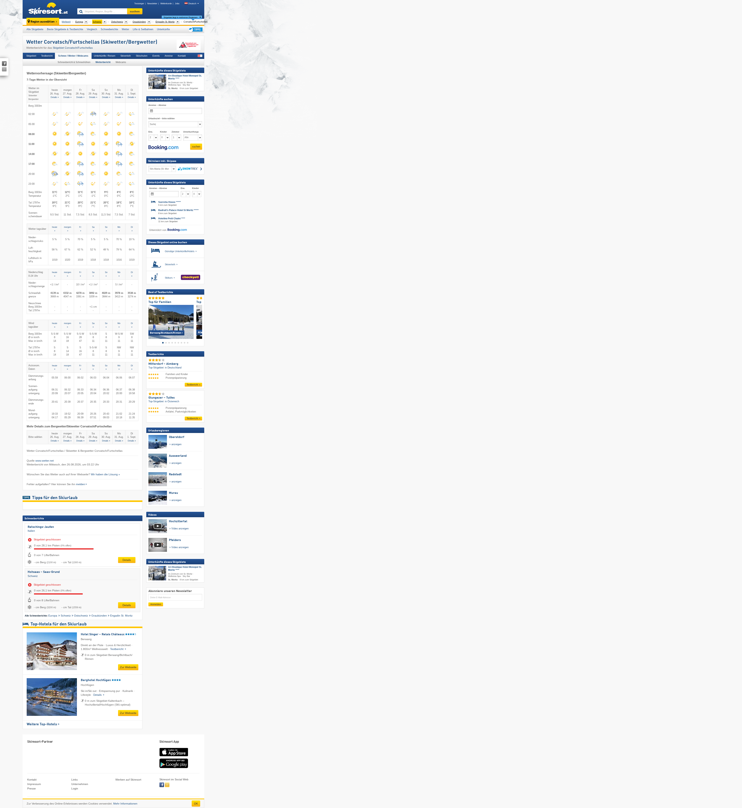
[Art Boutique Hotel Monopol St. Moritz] (157, 82)
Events (156, 55)
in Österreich (172, 401)
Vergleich (92, 29)
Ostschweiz (81, 615)
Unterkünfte (163, 29)
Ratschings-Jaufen (41, 527)
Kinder (163, 132)
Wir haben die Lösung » (105, 474)
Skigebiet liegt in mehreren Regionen (180, 17)
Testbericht (47, 55)
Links (74, 779)
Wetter (125, 29)
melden (80, 484)
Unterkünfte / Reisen (104, 55)
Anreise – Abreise (157, 105)
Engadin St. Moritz (121, 615)
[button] (163, 147)
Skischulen (141, 55)
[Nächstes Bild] (199, 321)
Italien (31, 530)
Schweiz (33, 576)
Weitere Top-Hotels (42, 724)
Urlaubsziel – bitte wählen (161, 118)
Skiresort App (169, 741)
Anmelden (155, 604)
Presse (31, 788)
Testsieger (139, 3)
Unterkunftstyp (191, 132)
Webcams (121, 62)
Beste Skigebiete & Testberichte (65, 29)
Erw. (150, 132)
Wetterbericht (103, 62)
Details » (55, 97)
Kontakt (182, 55)
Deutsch (192, 3)
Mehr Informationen (125, 803)
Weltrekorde (166, 3)
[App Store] (173, 756)
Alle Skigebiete (34, 29)
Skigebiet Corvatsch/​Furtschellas (73, 47)
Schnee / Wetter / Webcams (73, 55)
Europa (52, 615)
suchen (196, 146)
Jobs (177, 3)
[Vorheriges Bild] (151, 321)
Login (74, 788)
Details (127, 559)
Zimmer (175, 132)
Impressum (34, 784)
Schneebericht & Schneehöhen (74, 62)
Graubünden (99, 615)
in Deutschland (173, 367)
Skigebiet (31, 55)
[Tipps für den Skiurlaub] (195, 29)
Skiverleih (125, 55)
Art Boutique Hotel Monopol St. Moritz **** (185, 77)
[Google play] (173, 767)
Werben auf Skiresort (128, 779)
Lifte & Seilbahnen (143, 29)
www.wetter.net (44, 460)
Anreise (169, 55)
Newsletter (152, 3)
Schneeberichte (109, 29)
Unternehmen (79, 784)
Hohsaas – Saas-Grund (44, 572)
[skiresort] (48, 9)
